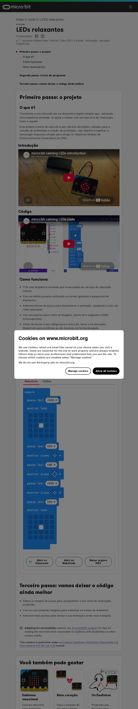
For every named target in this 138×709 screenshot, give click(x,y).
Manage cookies (78, 371)
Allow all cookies (106, 371)
